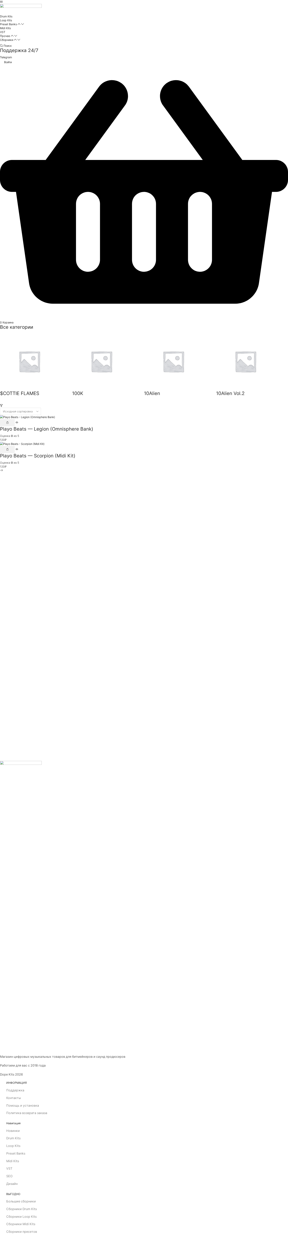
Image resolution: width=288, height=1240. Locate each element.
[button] (1, 2)
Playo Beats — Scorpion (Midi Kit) (37, 456)
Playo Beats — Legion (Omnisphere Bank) (46, 429)
